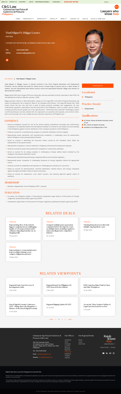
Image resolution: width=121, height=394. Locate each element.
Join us (31, 2)
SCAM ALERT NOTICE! (68, 1)
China (66, 342)
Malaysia (67, 348)
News (63, 19)
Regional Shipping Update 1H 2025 (58, 304)
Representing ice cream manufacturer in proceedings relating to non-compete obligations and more (23, 252)
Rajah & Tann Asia (98, 19)
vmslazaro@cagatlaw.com (20, 53)
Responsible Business (42, 2)
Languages (56, 2)
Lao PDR (67, 346)
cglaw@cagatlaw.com (44, 354)
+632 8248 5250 (17, 50)
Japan (80, 342)
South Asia (81, 344)
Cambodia (68, 340)
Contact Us (13, 2)
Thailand (67, 356)
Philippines (68, 352)
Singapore (68, 354)
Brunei (80, 340)
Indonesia (68, 344)
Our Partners (9, 79)
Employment (89, 109)
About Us (4, 2)
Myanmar (68, 350)
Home (18, 19)
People (52, 19)
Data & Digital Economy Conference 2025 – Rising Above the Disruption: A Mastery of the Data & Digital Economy (23, 306)
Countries (22, 2)
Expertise (41, 19)
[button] (97, 86)
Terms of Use (104, 347)
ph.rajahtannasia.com (45, 357)
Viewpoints (27, 19)
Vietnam (67, 357)
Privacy (112, 347)
